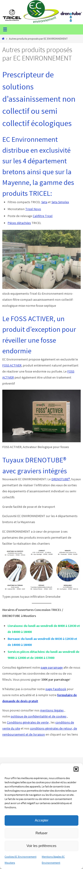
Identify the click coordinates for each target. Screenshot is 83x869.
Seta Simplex (60, 202)
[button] (76, 769)
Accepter (41, 820)
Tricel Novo (33, 209)
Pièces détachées (19, 223)
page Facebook (55, 689)
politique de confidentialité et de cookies (38, 716)
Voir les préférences (41, 846)
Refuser (41, 833)
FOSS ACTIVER (11, 365)
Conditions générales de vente (28, 722)
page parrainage (52, 667)
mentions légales (52, 710)
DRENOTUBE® (60, 479)
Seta (44, 202)
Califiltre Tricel (43, 216)
